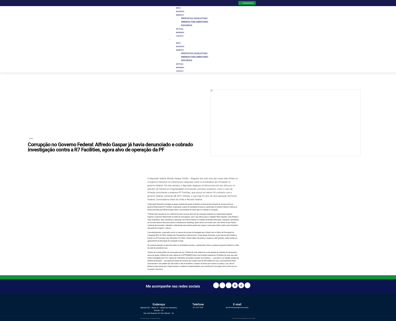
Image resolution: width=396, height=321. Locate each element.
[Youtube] (229, 285)
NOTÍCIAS (179, 29)
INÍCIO (178, 8)
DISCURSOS (186, 25)
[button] (214, 39)
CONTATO (179, 36)
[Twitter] (247, 285)
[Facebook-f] (222, 285)
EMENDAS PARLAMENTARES (194, 22)
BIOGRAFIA (180, 11)
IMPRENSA (180, 33)
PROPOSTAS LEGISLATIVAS (194, 18)
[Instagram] (216, 285)
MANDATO (180, 15)
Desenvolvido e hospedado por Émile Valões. (244, 318)
